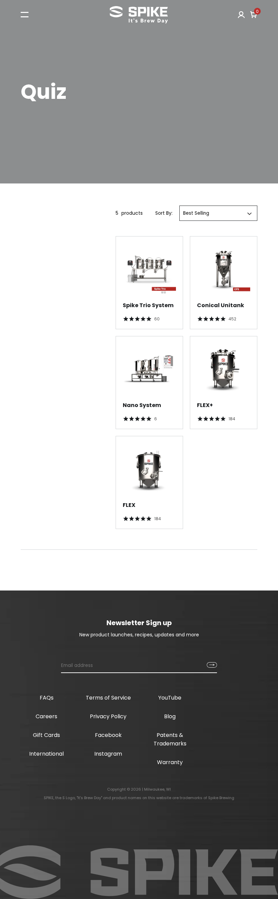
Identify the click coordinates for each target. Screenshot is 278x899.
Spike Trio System (148, 305)
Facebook (108, 735)
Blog (170, 716)
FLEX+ (205, 405)
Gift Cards (46, 735)
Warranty (170, 762)
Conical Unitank (220, 305)
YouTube (169, 698)
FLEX (129, 505)
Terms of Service (108, 698)
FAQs (47, 698)
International (46, 754)
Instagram (108, 754)
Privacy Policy (108, 716)
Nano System (142, 405)
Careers (46, 716)
